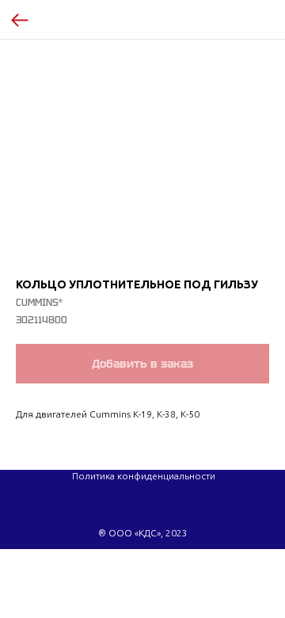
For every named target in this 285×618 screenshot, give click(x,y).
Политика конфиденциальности (143, 476)
